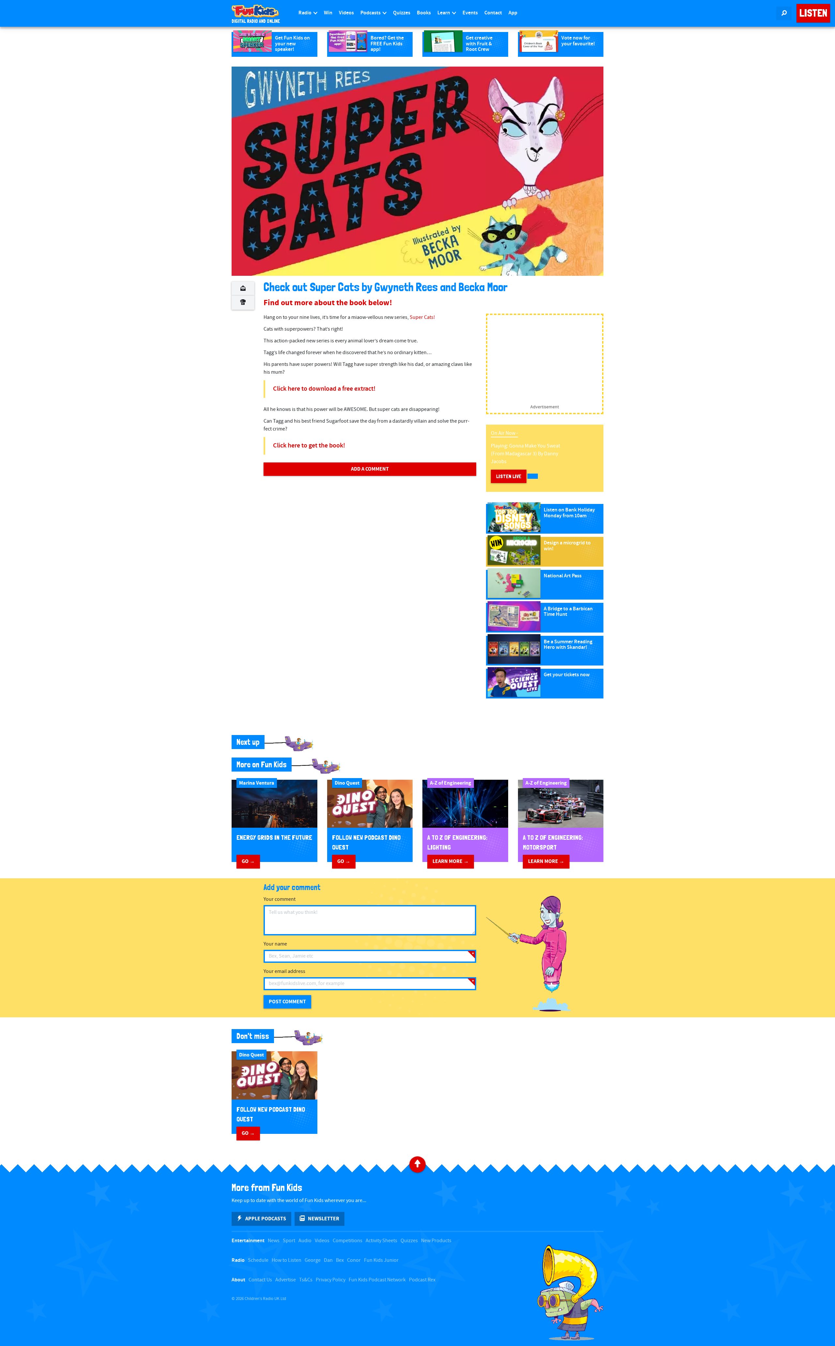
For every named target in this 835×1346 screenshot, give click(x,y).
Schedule (258, 1260)
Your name (275, 944)
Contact (493, 12)
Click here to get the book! (309, 445)
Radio (305, 12)
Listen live (508, 476)
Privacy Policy (330, 1279)
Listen (813, 13)
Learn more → (451, 861)
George (313, 1260)
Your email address (284, 971)
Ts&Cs (305, 1279)
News (274, 1240)
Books (424, 12)
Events (470, 12)
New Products (436, 1240)
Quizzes (401, 12)
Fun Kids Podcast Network (377, 1279)
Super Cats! (422, 317)
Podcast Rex (422, 1279)
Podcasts (371, 12)
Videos (346, 12)
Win (328, 12)
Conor (354, 1260)
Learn (444, 12)
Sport (289, 1240)
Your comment (280, 899)
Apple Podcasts (265, 1218)
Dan (328, 1260)
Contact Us (260, 1279)
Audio (304, 1240)
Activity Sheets (381, 1240)
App (513, 12)
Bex (340, 1260)
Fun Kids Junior (381, 1260)
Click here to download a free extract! (324, 388)
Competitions (347, 1240)
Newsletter (323, 1218)
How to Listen (286, 1260)
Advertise (285, 1279)
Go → (248, 861)
